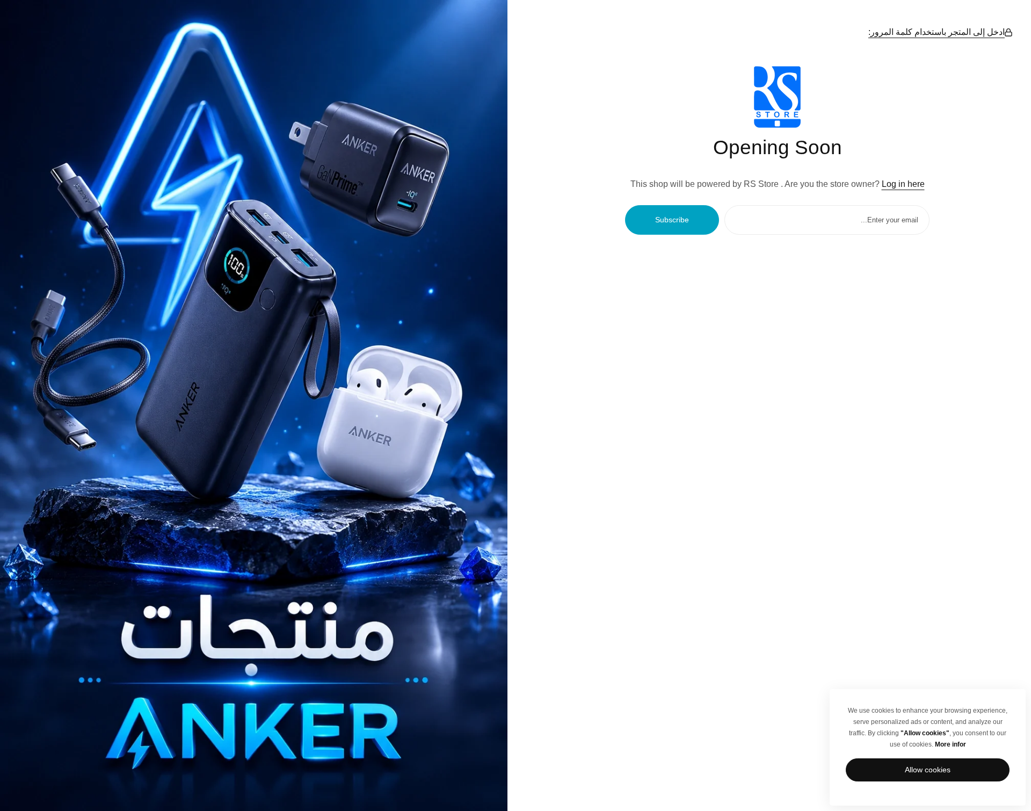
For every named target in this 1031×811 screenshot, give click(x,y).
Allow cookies (927, 769)
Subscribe (672, 219)
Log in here (903, 184)
